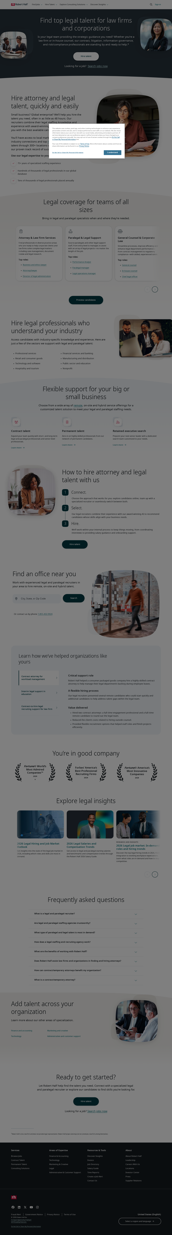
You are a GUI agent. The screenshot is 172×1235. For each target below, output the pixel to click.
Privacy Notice (84, 146)
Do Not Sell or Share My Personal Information (67, 152)
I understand (112, 152)
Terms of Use (84, 144)
